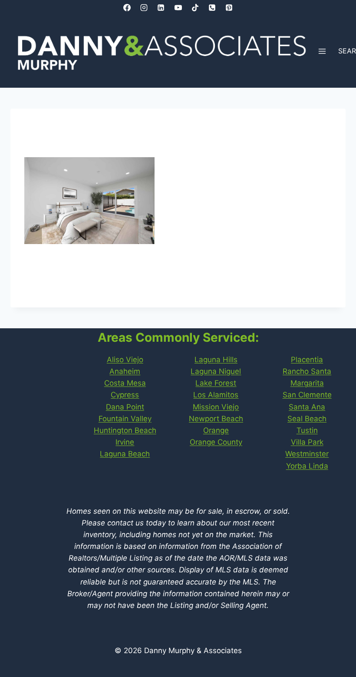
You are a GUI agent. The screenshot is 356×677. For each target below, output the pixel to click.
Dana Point (125, 407)
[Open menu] (322, 51)
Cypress (125, 394)
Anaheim (124, 371)
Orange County (216, 442)
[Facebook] (127, 7)
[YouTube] (178, 7)
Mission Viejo (216, 407)
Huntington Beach (125, 430)
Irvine (124, 442)
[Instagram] (144, 7)
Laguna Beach (125, 453)
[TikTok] (195, 7)
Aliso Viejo (125, 359)
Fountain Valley (125, 418)
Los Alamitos (215, 394)
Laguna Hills (215, 359)
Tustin (307, 430)
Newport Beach (216, 418)
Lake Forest (215, 383)
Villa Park (307, 442)
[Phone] (211, 7)
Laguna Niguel (216, 371)
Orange (216, 430)
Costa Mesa (125, 383)
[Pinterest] (228, 7)
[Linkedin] (161, 7)
